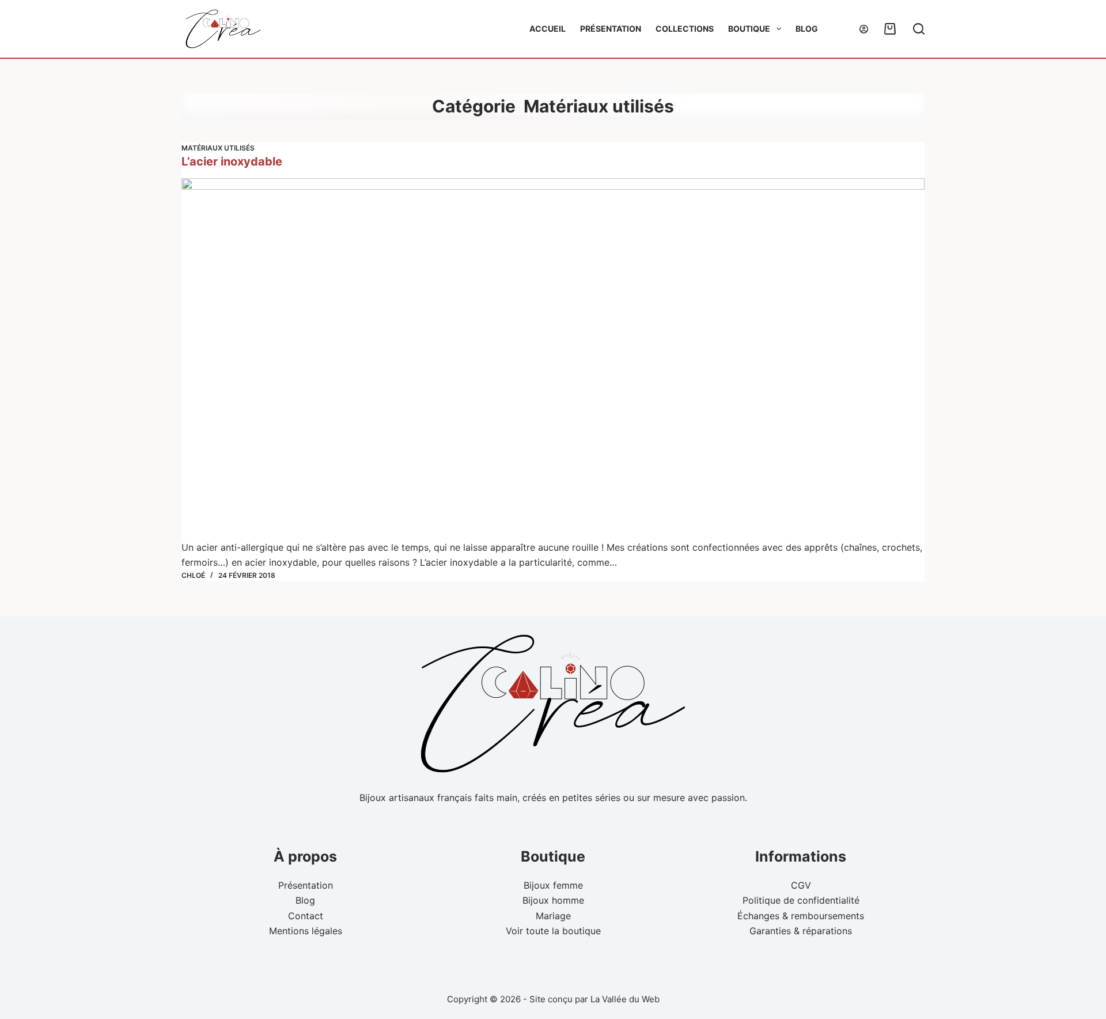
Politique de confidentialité (801, 900)
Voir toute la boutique (553, 931)
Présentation (610, 28)
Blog (807, 28)
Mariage (553, 916)
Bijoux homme (553, 900)
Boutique (749, 28)
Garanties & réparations (800, 931)
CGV (801, 885)
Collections (685, 28)
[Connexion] (863, 29)
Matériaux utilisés (218, 148)
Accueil (547, 28)
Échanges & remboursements (800, 916)
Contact (305, 916)
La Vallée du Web (625, 999)
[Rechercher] (919, 29)
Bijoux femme (553, 885)
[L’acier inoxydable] (553, 359)
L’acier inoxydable (231, 161)
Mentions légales (305, 931)
